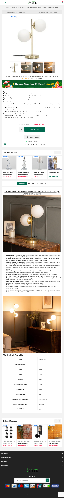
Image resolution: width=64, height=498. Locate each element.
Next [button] (53, 67)
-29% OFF (20, 156)
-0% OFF (35, 156)
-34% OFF (35, 425)
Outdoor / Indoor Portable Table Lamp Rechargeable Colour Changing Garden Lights (55, 441)
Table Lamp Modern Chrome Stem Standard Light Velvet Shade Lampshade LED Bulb (24, 172)
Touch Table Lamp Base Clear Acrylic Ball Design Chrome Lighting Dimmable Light (9, 172)
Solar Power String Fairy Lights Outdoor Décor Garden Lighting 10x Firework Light (40, 441)
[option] (14, 67)
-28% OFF (5, 156)
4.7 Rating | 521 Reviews (36, 78)
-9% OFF (4, 425)
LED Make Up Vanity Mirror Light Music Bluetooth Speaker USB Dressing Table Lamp (55, 172)
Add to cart (34, 129)
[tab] (22, 183)
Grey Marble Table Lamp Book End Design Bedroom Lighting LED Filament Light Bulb (40, 172)
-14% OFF (51, 425)
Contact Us (41, 184)
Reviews (31, 184)
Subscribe (47, 480)
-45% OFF (51, 156)
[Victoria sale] (32, 472)
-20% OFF (13, 17)
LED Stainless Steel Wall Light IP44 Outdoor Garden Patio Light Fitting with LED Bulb (24, 441)
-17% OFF (20, 425)
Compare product (33, 137)
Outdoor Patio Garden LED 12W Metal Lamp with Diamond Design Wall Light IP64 (9, 441)
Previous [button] (10, 67)
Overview (21, 184)
